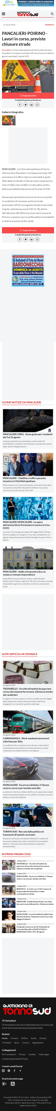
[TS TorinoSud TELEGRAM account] (20, 1070)
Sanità (33, 1038)
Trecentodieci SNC (44, 1097)
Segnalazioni (37, 1042)
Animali (42, 1038)
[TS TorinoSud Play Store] (4, 1083)
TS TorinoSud (23, 1097)
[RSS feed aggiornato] (3, 1070)
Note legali (44, 1054)
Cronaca (49, 25)
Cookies (32, 1054)
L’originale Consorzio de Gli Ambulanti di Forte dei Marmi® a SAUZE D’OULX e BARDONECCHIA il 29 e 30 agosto (33, 929)
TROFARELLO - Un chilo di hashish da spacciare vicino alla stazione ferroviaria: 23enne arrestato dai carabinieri (28, 691)
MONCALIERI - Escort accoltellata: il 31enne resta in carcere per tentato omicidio (26, 786)
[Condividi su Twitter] (25, 104)
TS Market (6, 1042)
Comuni (25, 1042)
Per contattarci (9, 1054)
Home (4, 1038)
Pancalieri (6, 50)
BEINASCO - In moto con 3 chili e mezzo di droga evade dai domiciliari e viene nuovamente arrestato (34, 891)
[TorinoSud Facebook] (14, 1070)
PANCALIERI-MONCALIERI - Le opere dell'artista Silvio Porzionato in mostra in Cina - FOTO (27, 525)
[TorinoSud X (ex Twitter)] (9, 1070)
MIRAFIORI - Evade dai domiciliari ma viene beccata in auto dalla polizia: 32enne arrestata (35, 902)
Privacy (22, 1054)
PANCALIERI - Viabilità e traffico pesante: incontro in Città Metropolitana (24, 480)
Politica (24, 1038)
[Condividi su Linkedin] (31, 104)
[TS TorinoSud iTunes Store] (12, 1083)
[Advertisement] (28, 317)
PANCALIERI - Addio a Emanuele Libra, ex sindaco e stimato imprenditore (24, 573)
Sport (16, 1042)
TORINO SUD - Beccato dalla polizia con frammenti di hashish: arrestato (23, 833)
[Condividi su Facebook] (20, 104)
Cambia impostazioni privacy (15, 1058)
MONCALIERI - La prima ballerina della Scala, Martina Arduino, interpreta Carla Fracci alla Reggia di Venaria (35, 916)
